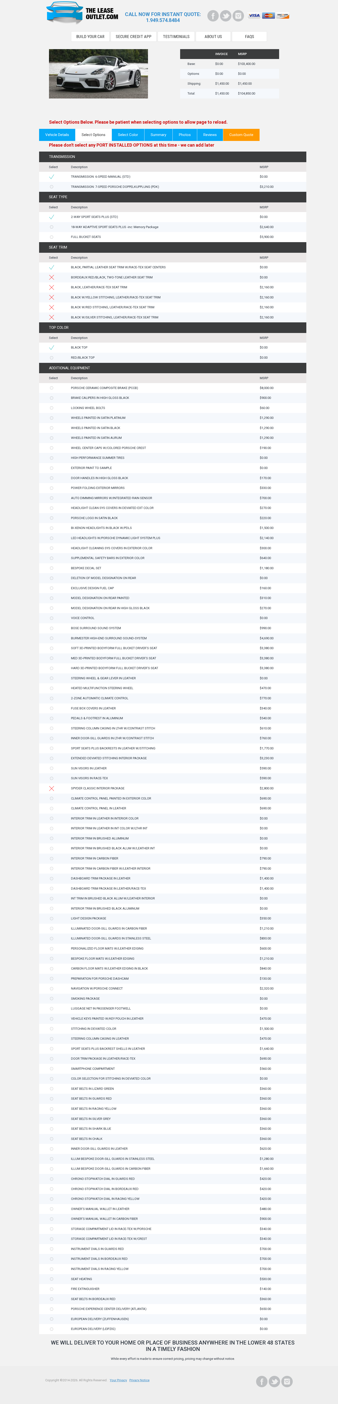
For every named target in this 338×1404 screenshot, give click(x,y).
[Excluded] (51, 277)
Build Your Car (90, 36)
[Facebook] (213, 15)
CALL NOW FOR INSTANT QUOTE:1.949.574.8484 (163, 17)
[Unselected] (51, 186)
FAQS (249, 36)
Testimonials (176, 36)
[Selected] (51, 176)
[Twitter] (225, 15)
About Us (213, 36)
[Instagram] (238, 15)
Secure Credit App (133, 36)
